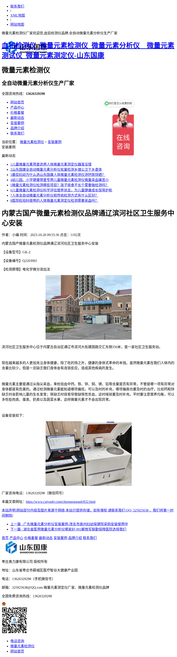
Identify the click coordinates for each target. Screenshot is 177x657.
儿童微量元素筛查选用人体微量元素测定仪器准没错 (51, 164)
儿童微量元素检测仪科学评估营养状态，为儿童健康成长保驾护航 (61, 190)
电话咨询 (17, 641)
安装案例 (17, 123)
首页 (5, 538)
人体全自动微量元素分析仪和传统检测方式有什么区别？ (54, 195)
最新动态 (17, 118)
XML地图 (17, 15)
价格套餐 (17, 112)
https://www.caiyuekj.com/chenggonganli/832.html (60, 502)
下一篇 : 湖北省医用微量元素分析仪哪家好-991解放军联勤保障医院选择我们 (68, 529)
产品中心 (17, 107)
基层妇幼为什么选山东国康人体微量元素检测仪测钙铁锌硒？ (57, 175)
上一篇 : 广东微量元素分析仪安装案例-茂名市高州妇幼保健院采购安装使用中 (69, 524)
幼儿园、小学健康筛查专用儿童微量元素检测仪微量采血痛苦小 (59, 180)
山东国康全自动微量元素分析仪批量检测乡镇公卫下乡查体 (56, 169)
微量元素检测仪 (32, 142)
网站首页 (17, 102)
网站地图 (17, 24)
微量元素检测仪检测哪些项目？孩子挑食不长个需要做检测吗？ (59, 185)
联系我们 (17, 6)
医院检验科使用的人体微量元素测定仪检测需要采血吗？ (54, 200)
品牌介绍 (17, 128)
